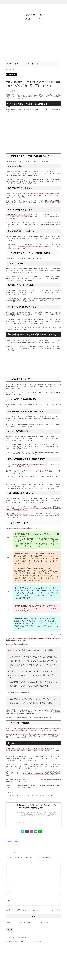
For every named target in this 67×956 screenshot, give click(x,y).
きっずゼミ (57, 634)
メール (9, 891)
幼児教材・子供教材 (13, 841)
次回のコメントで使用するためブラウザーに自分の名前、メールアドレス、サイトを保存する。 (34, 910)
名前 (8, 882)
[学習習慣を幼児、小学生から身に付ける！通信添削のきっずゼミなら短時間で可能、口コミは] (35, 831)
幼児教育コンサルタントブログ (33, 19)
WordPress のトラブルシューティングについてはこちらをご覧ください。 (26, 941)
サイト (8, 901)
